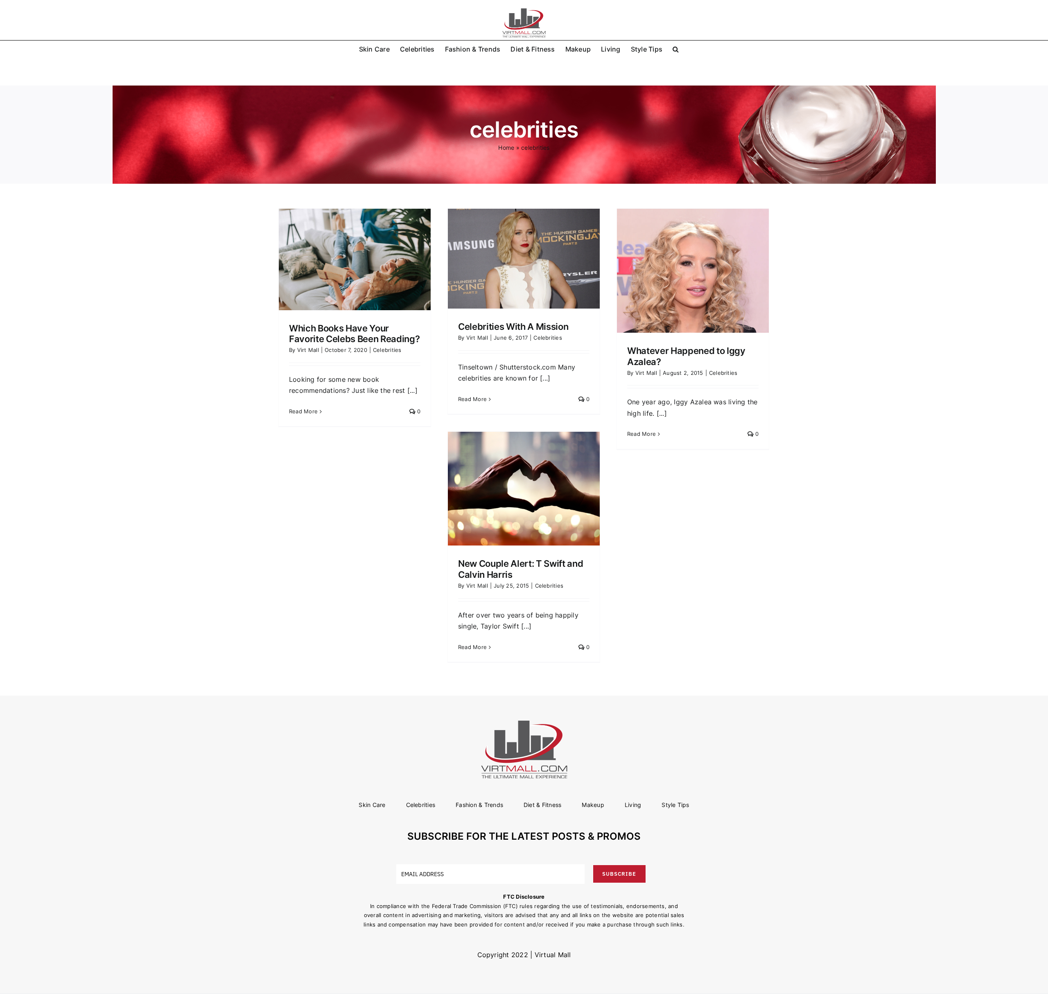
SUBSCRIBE (619, 873)
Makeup (593, 804)
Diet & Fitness (542, 804)
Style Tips (675, 804)
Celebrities (387, 350)
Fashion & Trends (479, 804)
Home (506, 147)
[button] (676, 49)
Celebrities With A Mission (513, 326)
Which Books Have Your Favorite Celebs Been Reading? (354, 333)
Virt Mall (308, 350)
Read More (303, 411)
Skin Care (372, 804)
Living (633, 804)
